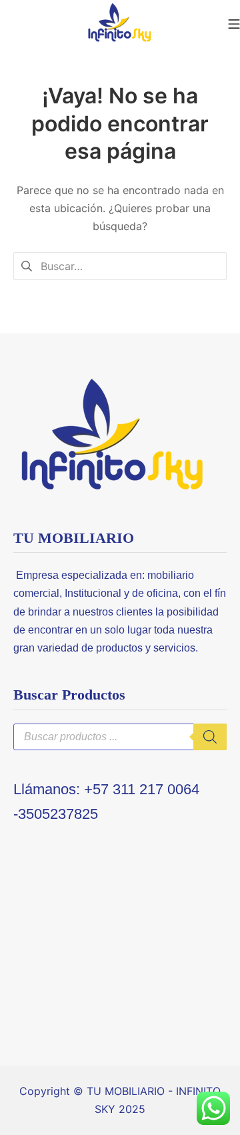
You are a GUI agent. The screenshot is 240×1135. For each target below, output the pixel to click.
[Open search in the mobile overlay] (120, 737)
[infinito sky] (120, 23)
